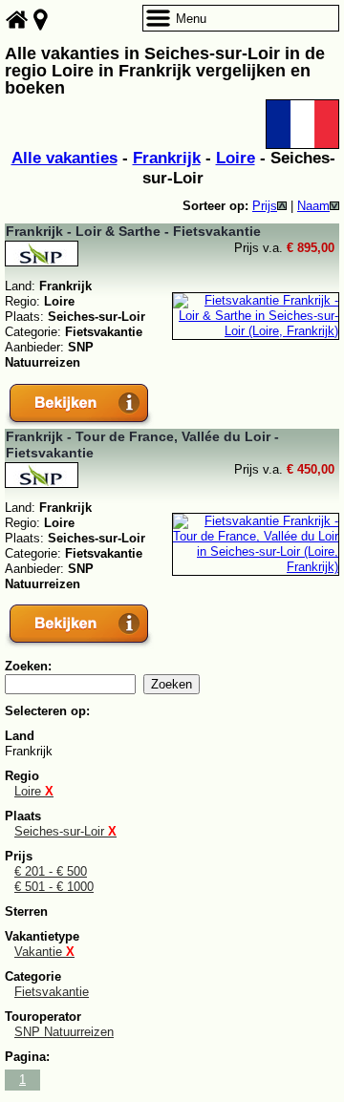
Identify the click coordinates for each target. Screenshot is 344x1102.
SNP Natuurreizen (64, 1032)
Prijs (264, 206)
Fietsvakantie (51, 992)
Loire (235, 158)
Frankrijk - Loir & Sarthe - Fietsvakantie (133, 231)
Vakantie (44, 951)
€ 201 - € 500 (50, 871)
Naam (313, 206)
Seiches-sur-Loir (65, 831)
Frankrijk (167, 158)
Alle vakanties (64, 158)
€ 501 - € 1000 (54, 886)
